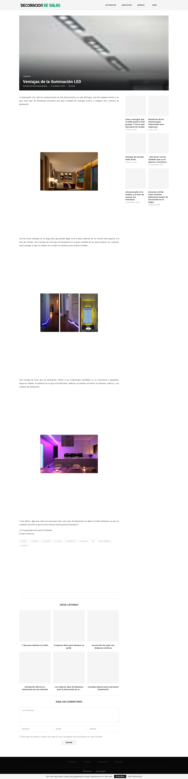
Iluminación (70, 541)
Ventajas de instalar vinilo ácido (134, 158)
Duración (46, 541)
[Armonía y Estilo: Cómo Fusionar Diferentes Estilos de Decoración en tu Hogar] (158, 178)
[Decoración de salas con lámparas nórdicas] (103, 626)
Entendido (120, 776)
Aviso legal (100, 771)
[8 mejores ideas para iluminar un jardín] (69, 626)
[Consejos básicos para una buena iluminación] (103, 667)
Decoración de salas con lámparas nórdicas (103, 646)
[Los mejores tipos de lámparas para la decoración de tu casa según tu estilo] (69, 667)
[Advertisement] (69, 132)
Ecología (58, 541)
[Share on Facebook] (66, 595)
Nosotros (87, 771)
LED (93, 541)
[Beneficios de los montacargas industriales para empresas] (158, 106)
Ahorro (24, 541)
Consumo (34, 541)
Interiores (83, 541)
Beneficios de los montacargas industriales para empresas (156, 123)
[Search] (167, 5)
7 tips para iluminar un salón (35, 645)
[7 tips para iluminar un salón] (35, 626)
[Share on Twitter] (68, 595)
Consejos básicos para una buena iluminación (103, 688)
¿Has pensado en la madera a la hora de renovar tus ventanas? (134, 196)
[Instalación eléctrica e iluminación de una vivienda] (35, 667)
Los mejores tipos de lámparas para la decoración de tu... (69, 688)
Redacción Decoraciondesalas (36, 86)
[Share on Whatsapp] (71, 595)
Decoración (111, 5)
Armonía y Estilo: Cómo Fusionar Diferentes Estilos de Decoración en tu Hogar (158, 197)
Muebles (141, 5)
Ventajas (24, 545)
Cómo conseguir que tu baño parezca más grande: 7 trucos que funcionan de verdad (135, 123)
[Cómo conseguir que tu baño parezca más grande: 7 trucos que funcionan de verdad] (135, 106)
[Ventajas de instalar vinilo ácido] (135, 143)
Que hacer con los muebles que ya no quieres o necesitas (157, 159)
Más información (135, 776)
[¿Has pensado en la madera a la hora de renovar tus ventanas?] (135, 178)
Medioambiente (104, 541)
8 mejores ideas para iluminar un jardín (69, 646)
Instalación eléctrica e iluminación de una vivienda (35, 688)
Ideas (154, 5)
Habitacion (127, 5)
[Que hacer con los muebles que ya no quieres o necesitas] (158, 143)
